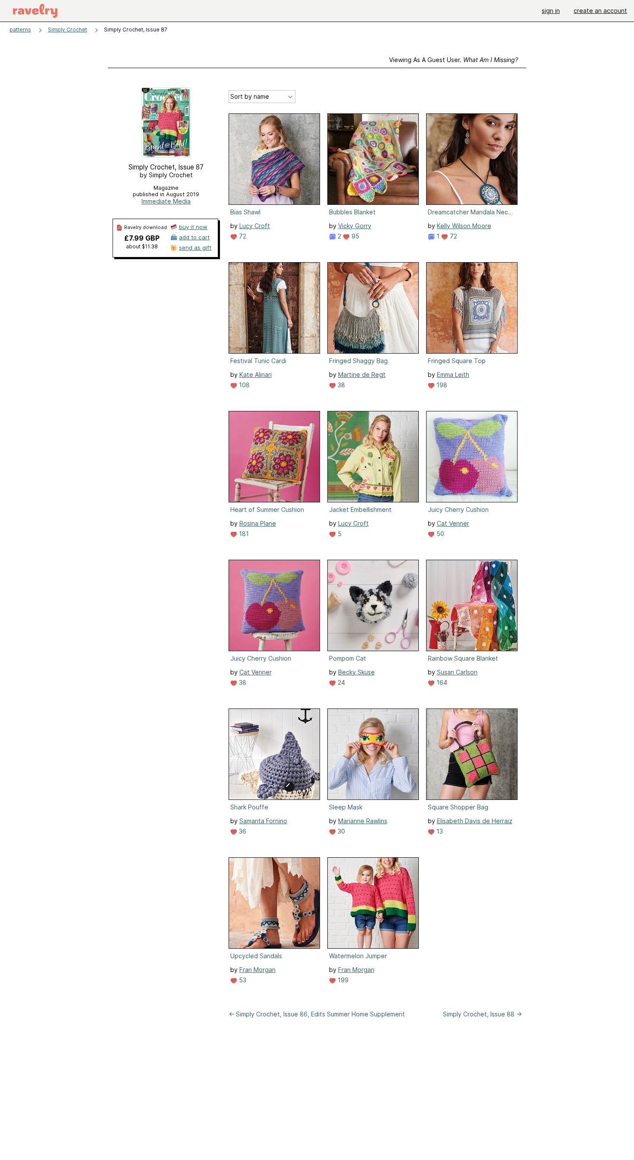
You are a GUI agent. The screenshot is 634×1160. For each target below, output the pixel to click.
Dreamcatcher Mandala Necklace (471, 212)
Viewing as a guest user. (453, 59)
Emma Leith (453, 374)
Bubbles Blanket (352, 212)
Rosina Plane (257, 523)
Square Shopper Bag (458, 807)
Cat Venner (453, 523)
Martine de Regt (362, 374)
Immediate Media (166, 201)
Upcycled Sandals (256, 955)
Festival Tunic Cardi (258, 360)
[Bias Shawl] (274, 159)
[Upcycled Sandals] (274, 903)
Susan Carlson (457, 672)
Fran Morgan (257, 969)
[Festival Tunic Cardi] (274, 308)
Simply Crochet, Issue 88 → (482, 1014)
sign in (551, 10)
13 (439, 831)
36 (241, 831)
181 (243, 533)
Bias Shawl (245, 212)
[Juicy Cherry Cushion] (472, 456)
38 (340, 385)
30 (340, 831)
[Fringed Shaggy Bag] (373, 308)
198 (441, 385)
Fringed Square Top (457, 360)
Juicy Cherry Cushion (458, 509)
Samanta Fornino (263, 821)
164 (441, 682)
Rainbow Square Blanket (463, 658)
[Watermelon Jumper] (373, 903)
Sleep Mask (345, 807)
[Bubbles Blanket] (373, 159)
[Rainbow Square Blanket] (472, 605)
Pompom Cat (347, 658)
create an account (600, 10)
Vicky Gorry (354, 225)
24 (340, 682)
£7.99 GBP (142, 238)
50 (439, 533)
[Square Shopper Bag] (472, 754)
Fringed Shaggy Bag (358, 360)
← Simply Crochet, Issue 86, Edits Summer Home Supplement (317, 1014)
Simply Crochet (67, 29)
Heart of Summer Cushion (267, 509)
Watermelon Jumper (358, 955)
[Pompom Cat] (373, 605)
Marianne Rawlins (362, 821)
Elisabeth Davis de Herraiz (474, 821)
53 (241, 980)
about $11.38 (142, 246)
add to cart (194, 237)
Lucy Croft (254, 225)
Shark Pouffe (249, 807)
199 (342, 980)
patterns (20, 29)
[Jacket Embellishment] (373, 456)
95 (354, 236)
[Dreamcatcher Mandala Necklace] (472, 159)
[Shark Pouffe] (274, 754)
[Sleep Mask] (373, 754)
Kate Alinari (255, 374)
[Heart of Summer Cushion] (274, 456)
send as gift (195, 247)
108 (243, 385)
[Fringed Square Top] (472, 308)
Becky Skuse (356, 672)
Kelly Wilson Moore (464, 225)
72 (241, 236)
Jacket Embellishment (360, 509)
